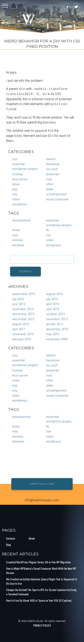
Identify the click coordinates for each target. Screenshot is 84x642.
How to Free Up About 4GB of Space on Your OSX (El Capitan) (38, 600)
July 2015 (52, 299)
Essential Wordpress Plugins (25, 166)
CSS (14, 159)
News (16, 184)
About (32, 538)
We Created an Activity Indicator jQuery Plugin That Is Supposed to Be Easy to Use (41, 581)
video (50, 240)
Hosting (17, 174)
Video (16, 199)
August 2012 (20, 324)
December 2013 (23, 314)
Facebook (52, 164)
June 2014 (52, 309)
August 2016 (54, 294)
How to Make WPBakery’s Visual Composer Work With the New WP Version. (41, 570)
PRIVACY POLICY (42, 625)
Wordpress (53, 245)
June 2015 (18, 304)
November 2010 (23, 334)
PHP (15, 189)
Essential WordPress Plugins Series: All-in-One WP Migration (38, 562)
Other (49, 184)
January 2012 (54, 324)
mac (15, 235)
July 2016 (18, 299)
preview (17, 240)
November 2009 (56, 339)
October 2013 (55, 314)
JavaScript (52, 174)
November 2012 (56, 319)
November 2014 (23, 309)
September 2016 (23, 294)
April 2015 (52, 304)
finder (16, 230)
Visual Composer (57, 199)
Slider (50, 189)
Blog (8, 544)
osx (48, 235)
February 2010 (21, 339)
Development (21, 220)
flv (47, 230)
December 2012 (23, 319)
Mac (49, 179)
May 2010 (52, 334)
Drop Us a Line (42, 484)
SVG (14, 194)
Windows (18, 245)
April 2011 (18, 329)
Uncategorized (56, 194)
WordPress (19, 204)
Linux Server (20, 179)
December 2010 (57, 329)
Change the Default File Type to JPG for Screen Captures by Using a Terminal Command (41, 592)
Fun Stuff (51, 169)
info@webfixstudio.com (42, 500)
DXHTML (50, 159)
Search (25, 271)
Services (10, 538)
